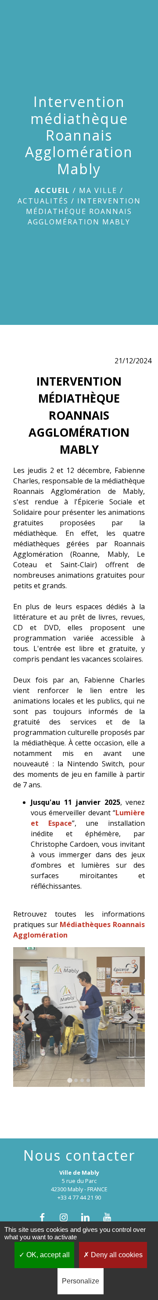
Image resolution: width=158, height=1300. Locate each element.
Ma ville (98, 190)
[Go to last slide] (27, 1017)
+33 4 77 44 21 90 (79, 1197)
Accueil (52, 190)
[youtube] (111, 1217)
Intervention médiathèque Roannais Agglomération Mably (83, 211)
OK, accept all (47, 1255)
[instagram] (68, 1217)
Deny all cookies (116, 1255)
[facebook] (46, 1217)
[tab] (69, 1080)
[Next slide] (131, 1017)
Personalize (80, 1281)
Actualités (43, 201)
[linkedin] (90, 1217)
